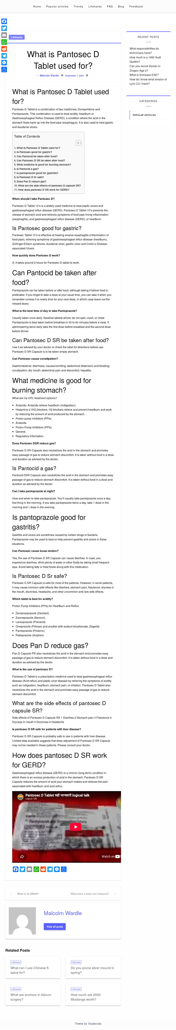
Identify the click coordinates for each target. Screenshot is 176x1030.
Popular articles (57, 6)
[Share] (4, 69)
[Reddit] (4, 48)
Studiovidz (94, 1023)
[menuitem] (37, 6)
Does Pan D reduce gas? (31, 181)
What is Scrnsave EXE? (144, 75)
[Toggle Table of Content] (77, 143)
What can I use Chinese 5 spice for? (29, 970)
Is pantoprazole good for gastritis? (37, 173)
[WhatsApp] (4, 42)
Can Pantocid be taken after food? (37, 156)
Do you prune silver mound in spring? (92, 970)
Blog (121, 6)
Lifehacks (95, 6)
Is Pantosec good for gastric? (34, 152)
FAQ (110, 6)
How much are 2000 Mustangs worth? (86, 996)
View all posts (55, 926)
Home (37, 6)
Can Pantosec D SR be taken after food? (41, 160)
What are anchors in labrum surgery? (30, 996)
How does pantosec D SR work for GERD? (43, 190)
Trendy (78, 6)
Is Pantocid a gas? (28, 169)
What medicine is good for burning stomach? (44, 164)
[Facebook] (4, 21)
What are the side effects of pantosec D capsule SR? (49, 185)
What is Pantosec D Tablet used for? (38, 148)
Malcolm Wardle (49, 75)
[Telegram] (4, 55)
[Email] (4, 35)
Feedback (136, 6)
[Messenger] (4, 62)
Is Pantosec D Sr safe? (30, 177)
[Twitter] (4, 28)
